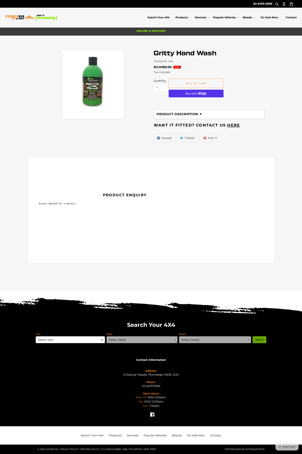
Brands (177, 435)
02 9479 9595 (262, 3)
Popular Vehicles (155, 435)
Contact (215, 435)
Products (115, 435)
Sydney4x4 (52, 449)
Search (259, 339)
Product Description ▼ (179, 114)
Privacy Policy (69, 449)
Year (38, 334)
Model (182, 334)
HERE (233, 125)
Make (109, 334)
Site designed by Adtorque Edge (245, 449)
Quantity (160, 80)
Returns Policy (90, 449)
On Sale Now (196, 435)
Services (132, 435)
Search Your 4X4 (92, 435)
